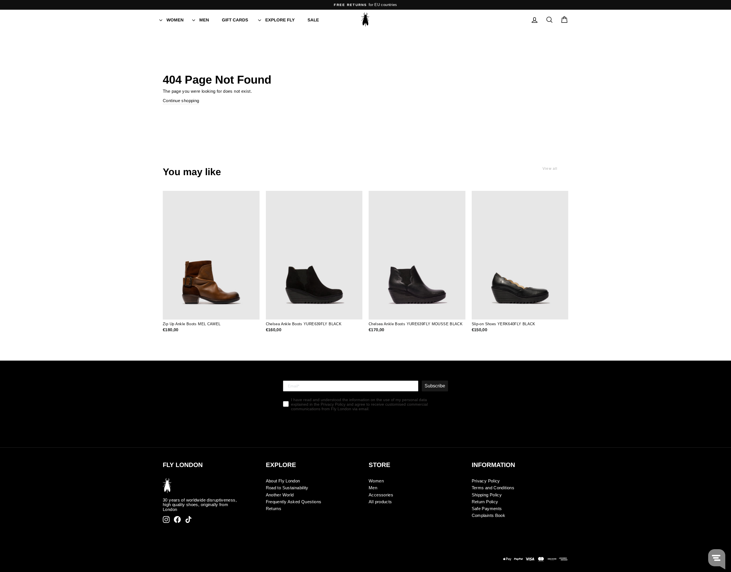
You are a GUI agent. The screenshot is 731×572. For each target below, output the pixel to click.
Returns (274, 508)
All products (380, 501)
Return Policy (485, 501)
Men (204, 19)
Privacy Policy (486, 480)
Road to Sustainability (287, 487)
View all (550, 169)
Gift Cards (235, 19)
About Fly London (283, 480)
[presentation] (160, 19)
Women (175, 19)
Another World (280, 494)
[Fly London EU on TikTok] (188, 519)
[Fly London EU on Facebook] (177, 519)
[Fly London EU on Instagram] (166, 519)
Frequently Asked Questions (294, 501)
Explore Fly (280, 19)
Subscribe (435, 385)
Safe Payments (487, 508)
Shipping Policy (487, 494)
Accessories (381, 494)
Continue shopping (181, 100)
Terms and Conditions (493, 487)
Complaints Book (488, 515)
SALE (313, 19)
